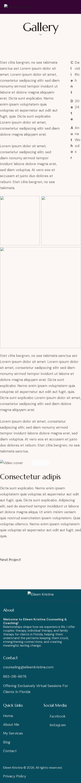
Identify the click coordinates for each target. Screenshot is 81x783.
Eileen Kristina (13, 768)
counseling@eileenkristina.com (28, 667)
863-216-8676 (14, 676)
